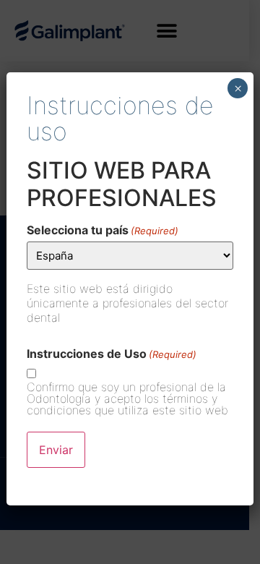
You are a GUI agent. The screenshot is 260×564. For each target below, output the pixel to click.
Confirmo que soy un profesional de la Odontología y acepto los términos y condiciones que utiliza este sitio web (127, 398)
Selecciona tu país (102, 230)
